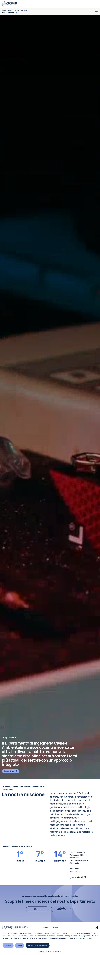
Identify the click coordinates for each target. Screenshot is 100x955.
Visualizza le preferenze (37, 945)
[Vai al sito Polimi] (9, 4)
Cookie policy (43, 951)
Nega (19, 945)
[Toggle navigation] (96, 11)
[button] (96, 927)
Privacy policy (55, 951)
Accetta (8, 945)
